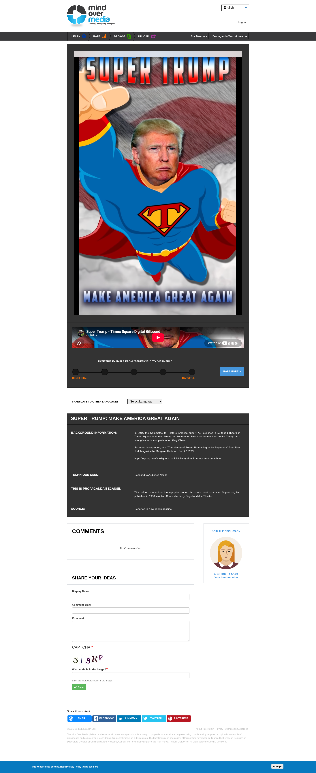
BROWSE (119, 36)
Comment (78, 618)
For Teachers (199, 36)
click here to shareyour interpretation (226, 575)
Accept (277, 766)
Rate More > (232, 371)
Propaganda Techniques (227, 36)
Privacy (219, 729)
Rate (96, 36)
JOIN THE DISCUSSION (226, 531)
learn (76, 36)
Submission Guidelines (236, 729)
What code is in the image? (89, 669)
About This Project (205, 729)
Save (80, 687)
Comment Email (81, 604)
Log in (242, 22)
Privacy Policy (73, 767)
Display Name (80, 591)
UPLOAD (143, 36)
